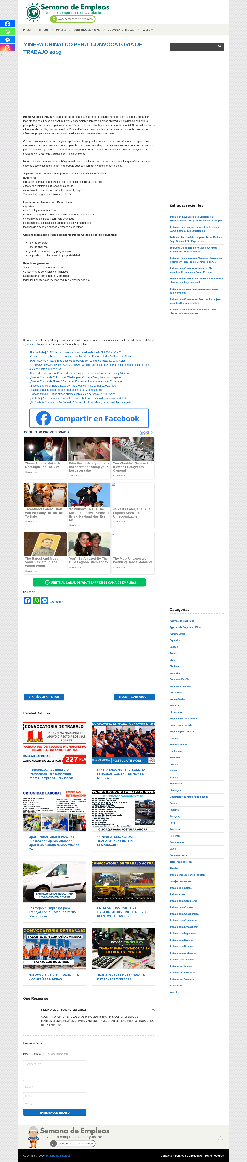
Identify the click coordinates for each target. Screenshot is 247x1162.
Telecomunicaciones (181, 861)
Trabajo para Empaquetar (184, 926)
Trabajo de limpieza (181, 887)
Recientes (175, 835)
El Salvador (176, 712)
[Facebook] (7, 23)
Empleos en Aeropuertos (183, 718)
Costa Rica (176, 692)
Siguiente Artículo (133, 697)
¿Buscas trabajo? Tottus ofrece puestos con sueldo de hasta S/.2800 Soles (72, 394)
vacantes (35, 344)
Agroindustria (177, 633)
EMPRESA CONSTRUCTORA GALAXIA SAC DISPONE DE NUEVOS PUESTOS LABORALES (122, 912)
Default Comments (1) (34, 1053)
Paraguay (175, 816)
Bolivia (173, 653)
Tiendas (174, 868)
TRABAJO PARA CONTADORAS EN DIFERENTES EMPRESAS (121, 977)
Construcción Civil (87, 30)
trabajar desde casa (180, 881)
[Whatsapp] (7, 31)
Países (146, 30)
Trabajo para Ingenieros (183, 933)
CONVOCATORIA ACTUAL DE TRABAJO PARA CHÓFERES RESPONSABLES (117, 841)
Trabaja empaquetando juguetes (187, 874)
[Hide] (1, 55)
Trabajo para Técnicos (182, 959)
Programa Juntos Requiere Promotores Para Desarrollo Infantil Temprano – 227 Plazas (51, 774)
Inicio (27, 30)
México (174, 770)
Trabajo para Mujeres (181, 940)
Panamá (174, 809)
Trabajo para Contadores (183, 920)
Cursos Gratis (177, 699)
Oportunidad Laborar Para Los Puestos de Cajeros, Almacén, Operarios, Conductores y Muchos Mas (54, 843)
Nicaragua (175, 790)
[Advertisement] (89, 87)
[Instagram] (7, 47)
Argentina (175, 640)
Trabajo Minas (177, 894)
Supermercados (178, 855)
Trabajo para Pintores (182, 946)
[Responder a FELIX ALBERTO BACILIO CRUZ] (153, 1010)
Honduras (175, 757)
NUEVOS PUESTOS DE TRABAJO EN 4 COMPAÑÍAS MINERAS (54, 977)
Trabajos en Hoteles (181, 966)
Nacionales (176, 783)
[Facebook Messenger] (7, 39)
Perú (172, 822)
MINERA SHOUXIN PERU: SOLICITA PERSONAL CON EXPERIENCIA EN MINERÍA (121, 774)
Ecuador (174, 705)
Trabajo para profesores (183, 953)
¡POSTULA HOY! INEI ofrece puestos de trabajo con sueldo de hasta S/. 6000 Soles (77, 360)
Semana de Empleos (58, 1155)
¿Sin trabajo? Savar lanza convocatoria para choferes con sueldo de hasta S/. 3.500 (77, 398)
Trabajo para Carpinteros (183, 900)
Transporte (176, 985)
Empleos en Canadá (181, 725)
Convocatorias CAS (121, 30)
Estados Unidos (178, 744)
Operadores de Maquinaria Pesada (189, 796)
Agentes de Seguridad (182, 620)
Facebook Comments (57, 1053)
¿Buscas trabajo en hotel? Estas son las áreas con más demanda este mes (72, 385)
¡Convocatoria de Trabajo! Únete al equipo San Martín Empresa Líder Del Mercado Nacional (82, 356)
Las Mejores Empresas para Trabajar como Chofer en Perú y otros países (52, 912)
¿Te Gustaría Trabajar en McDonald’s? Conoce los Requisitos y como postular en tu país (80, 402)
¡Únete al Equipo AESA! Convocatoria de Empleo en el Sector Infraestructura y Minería (79, 373)
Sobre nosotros (214, 1155)
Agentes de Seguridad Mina (185, 627)
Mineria (61, 30)
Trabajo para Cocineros (183, 907)
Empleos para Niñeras (182, 731)
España (174, 738)
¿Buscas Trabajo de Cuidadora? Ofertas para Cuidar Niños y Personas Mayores (75, 377)
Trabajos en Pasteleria (182, 979)
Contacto (166, 1155)
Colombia (175, 673)
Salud (173, 848)
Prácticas (175, 829)
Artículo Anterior (45, 697)
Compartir (56, 602)
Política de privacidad (188, 1155)
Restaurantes (177, 842)
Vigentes (174, 992)
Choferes (175, 666)
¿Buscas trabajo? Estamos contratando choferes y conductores (65, 389)
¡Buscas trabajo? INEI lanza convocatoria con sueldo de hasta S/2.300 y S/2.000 (75, 352)
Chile (172, 659)
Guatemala (176, 751)
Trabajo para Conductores (184, 913)
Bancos (43, 30)
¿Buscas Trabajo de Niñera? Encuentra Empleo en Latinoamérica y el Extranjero (75, 381)
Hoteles (174, 764)
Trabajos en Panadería (182, 972)
